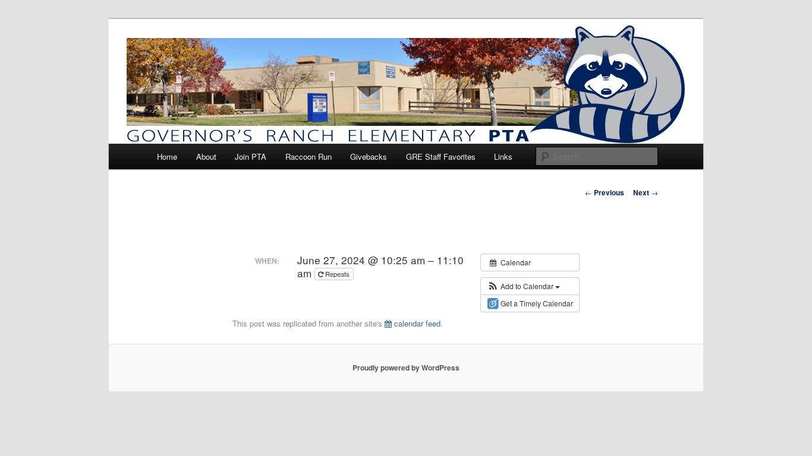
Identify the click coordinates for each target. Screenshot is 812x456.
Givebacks (368, 156)
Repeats (337, 273)
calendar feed (416, 323)
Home (167, 156)
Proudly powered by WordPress (406, 367)
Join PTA (250, 156)
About (206, 156)
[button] (523, 286)
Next (645, 192)
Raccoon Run (308, 156)
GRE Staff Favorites (441, 156)
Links (503, 156)
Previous (604, 192)
